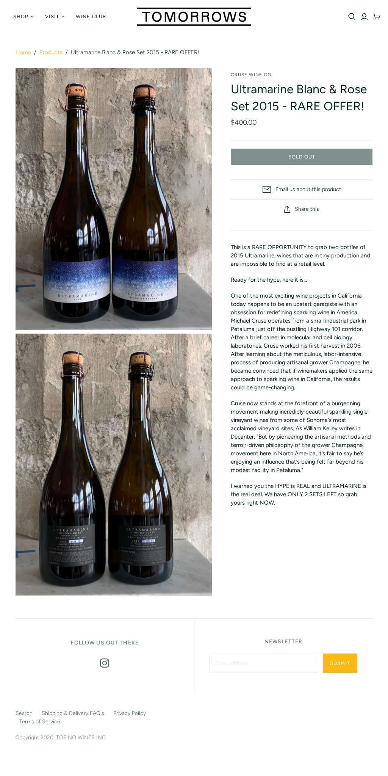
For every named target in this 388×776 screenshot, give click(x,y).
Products (51, 52)
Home (23, 52)
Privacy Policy (129, 713)
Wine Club (91, 16)
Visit (52, 16)
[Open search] (352, 16)
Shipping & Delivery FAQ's (73, 713)
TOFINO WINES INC (81, 737)
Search (24, 713)
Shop (20, 16)
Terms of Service (39, 721)
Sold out (301, 157)
